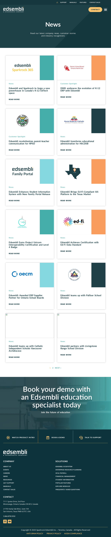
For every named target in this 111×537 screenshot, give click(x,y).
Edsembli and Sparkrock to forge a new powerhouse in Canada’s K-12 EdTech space (29, 90)
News (11, 84)
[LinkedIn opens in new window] (5, 521)
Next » (58, 368)
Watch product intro (23, 437)
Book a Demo (58, 437)
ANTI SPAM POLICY (34, 534)
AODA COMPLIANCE (73, 534)
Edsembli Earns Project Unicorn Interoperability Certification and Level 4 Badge (29, 244)
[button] (105, 9)
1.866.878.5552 (9, 516)
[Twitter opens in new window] (9, 521)
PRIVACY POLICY (54, 534)
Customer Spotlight (68, 84)
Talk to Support (93, 437)
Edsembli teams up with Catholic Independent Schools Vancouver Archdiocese (26, 348)
